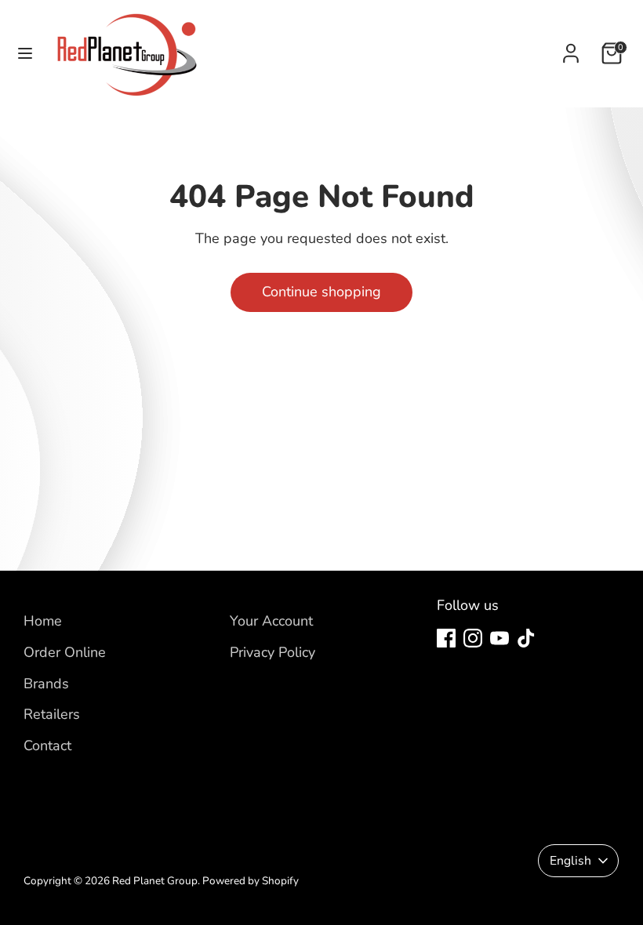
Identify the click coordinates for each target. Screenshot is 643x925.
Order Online (65, 652)
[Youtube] (499, 638)
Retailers (52, 714)
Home (43, 620)
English (570, 860)
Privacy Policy (272, 652)
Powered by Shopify (250, 880)
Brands (46, 683)
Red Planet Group (155, 880)
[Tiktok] (526, 638)
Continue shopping (321, 291)
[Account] (571, 48)
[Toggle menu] (25, 54)
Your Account (271, 620)
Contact (47, 745)
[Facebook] (446, 638)
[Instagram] (472, 638)
